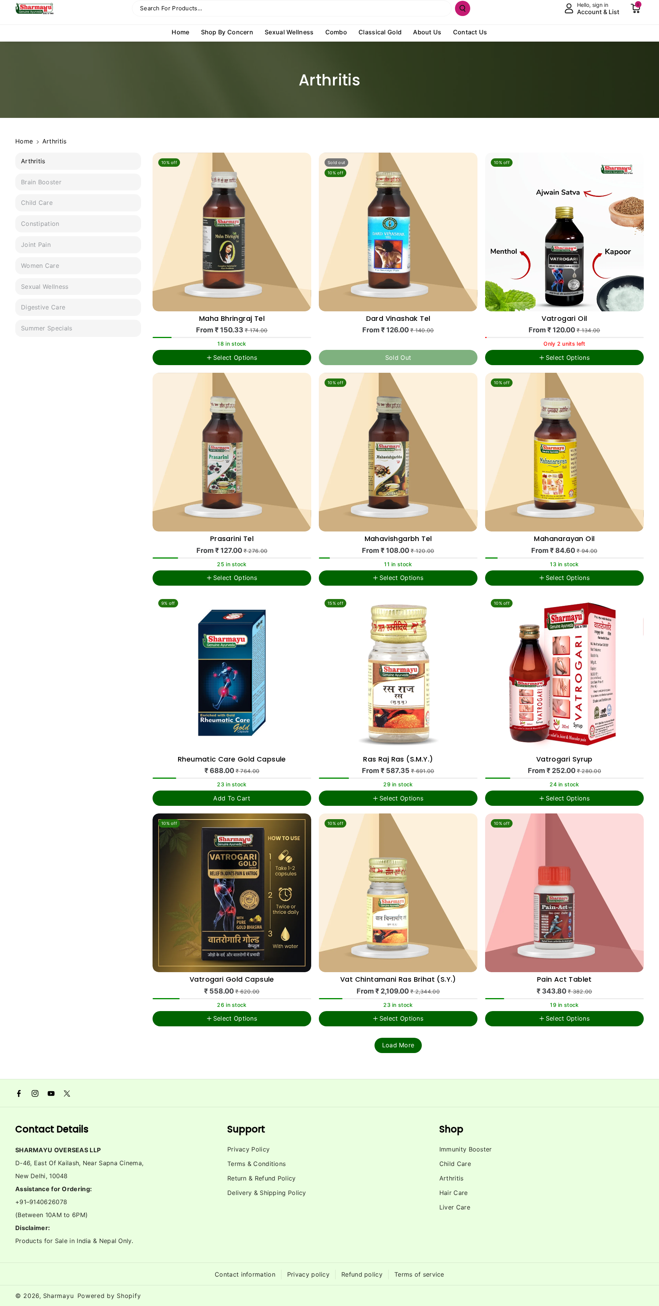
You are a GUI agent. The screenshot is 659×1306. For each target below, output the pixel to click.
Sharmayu (58, 1296)
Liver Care (454, 1207)
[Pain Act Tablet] (564, 892)
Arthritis (451, 1178)
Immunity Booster (465, 1149)
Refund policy (362, 1274)
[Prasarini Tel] (232, 452)
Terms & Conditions (256, 1164)
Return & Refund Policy (261, 1178)
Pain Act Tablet (564, 979)
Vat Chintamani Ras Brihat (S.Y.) (398, 979)
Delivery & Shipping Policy (266, 1192)
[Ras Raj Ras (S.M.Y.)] (398, 672)
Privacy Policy (248, 1149)
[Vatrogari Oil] (564, 232)
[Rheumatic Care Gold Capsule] (232, 672)
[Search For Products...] (462, 8)
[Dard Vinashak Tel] (398, 232)
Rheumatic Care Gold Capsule (232, 759)
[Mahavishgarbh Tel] (398, 452)
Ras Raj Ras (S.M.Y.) (398, 759)
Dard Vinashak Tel (398, 318)
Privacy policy (308, 1274)
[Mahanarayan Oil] (564, 452)
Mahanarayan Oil (564, 539)
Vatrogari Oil (564, 318)
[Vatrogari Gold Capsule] (232, 892)
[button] (635, 8)
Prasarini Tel (232, 539)
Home (24, 141)
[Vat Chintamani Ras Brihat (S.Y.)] (398, 892)
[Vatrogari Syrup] (564, 672)
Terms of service (419, 1274)
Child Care (455, 1164)
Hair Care (453, 1192)
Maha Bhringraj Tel (232, 318)
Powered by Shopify (109, 1296)
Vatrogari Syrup (564, 759)
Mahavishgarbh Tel (398, 539)
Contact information (245, 1274)
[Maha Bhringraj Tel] (232, 232)
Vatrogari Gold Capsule (232, 979)
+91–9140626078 (41, 1202)
